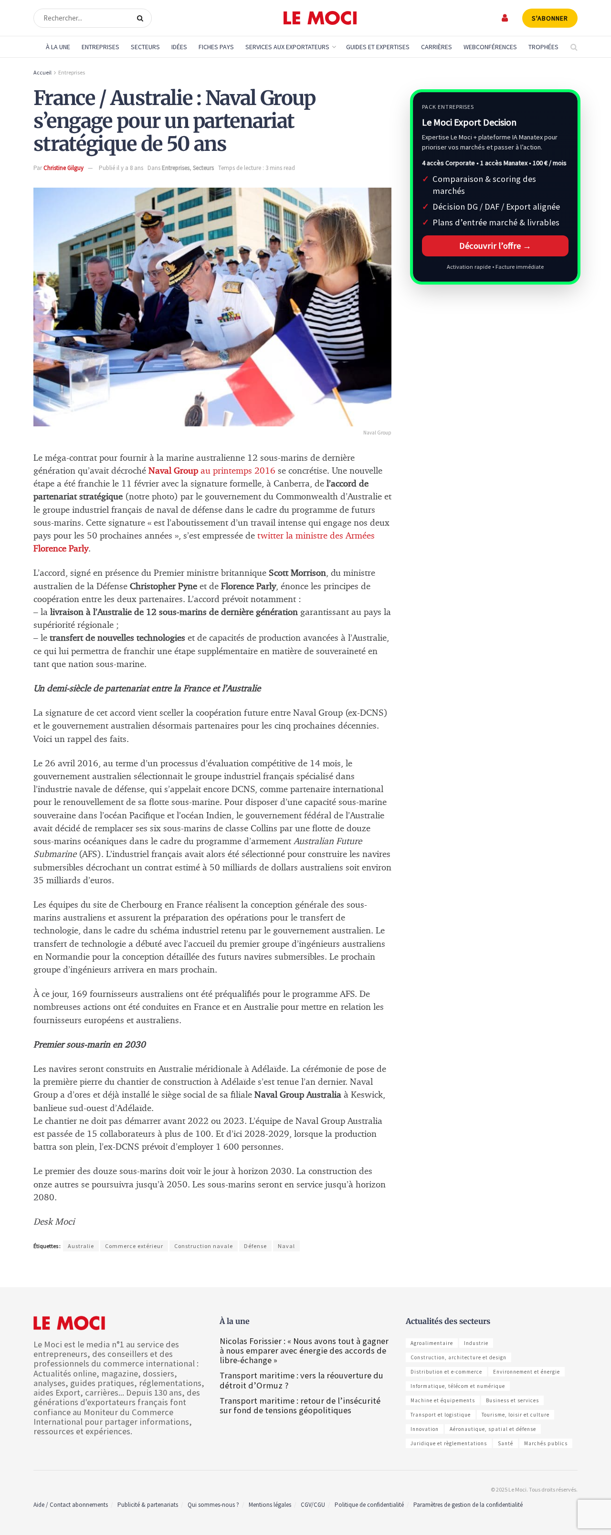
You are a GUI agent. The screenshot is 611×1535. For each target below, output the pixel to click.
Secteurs (145, 46)
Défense (255, 1245)
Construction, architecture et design (458, 1357)
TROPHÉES (543, 46)
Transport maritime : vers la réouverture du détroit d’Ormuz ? (301, 1380)
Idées (179, 46)
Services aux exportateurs (287, 46)
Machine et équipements (443, 1400)
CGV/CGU (313, 1505)
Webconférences (490, 46)
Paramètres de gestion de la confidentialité (468, 1505)
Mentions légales (270, 1505)
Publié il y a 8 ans (121, 168)
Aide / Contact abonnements (70, 1505)
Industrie (476, 1343)
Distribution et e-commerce (446, 1371)
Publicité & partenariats (147, 1505)
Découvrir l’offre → (495, 245)
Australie (81, 1245)
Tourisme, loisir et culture (515, 1414)
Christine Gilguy (63, 168)
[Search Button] (142, 18)
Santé (505, 1443)
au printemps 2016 (211, 471)
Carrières (436, 46)
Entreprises (100, 46)
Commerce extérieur (134, 1245)
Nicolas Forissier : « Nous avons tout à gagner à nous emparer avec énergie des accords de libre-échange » (304, 1350)
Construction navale (203, 1245)
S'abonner (550, 18)
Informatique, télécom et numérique (458, 1386)
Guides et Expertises (378, 46)
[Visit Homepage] (320, 18)
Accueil (42, 72)
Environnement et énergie (526, 1371)
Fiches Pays (216, 46)
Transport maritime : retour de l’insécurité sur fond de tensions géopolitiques (300, 1405)
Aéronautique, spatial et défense (493, 1429)
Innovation (425, 1429)
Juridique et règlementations (449, 1443)
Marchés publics (546, 1443)
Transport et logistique (441, 1414)
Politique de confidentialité (369, 1505)
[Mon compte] (505, 17)
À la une (58, 46)
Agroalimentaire (432, 1343)
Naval (286, 1245)
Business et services (512, 1400)
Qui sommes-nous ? (213, 1505)
